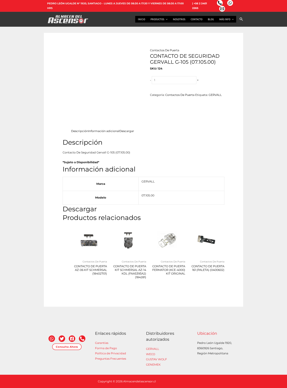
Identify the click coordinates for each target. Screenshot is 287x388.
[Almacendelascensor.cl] (68, 19)
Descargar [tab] (126, 131)
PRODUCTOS (157, 19)
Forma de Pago (106, 348)
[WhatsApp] (230, 3)
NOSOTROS (179, 19)
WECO (150, 354)
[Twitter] (62, 338)
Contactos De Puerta (164, 50)
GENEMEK (153, 364)
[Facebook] (72, 338)
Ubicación (207, 333)
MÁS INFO (224, 19)
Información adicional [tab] (103, 131)
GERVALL (215, 95)
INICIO (141, 19)
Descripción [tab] (79, 131)
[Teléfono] (220, 3)
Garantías (101, 343)
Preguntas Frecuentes (110, 358)
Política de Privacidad (110, 353)
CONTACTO (196, 19)
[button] (166, 19)
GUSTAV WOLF (156, 359)
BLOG (211, 19)
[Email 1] (222, 9)
